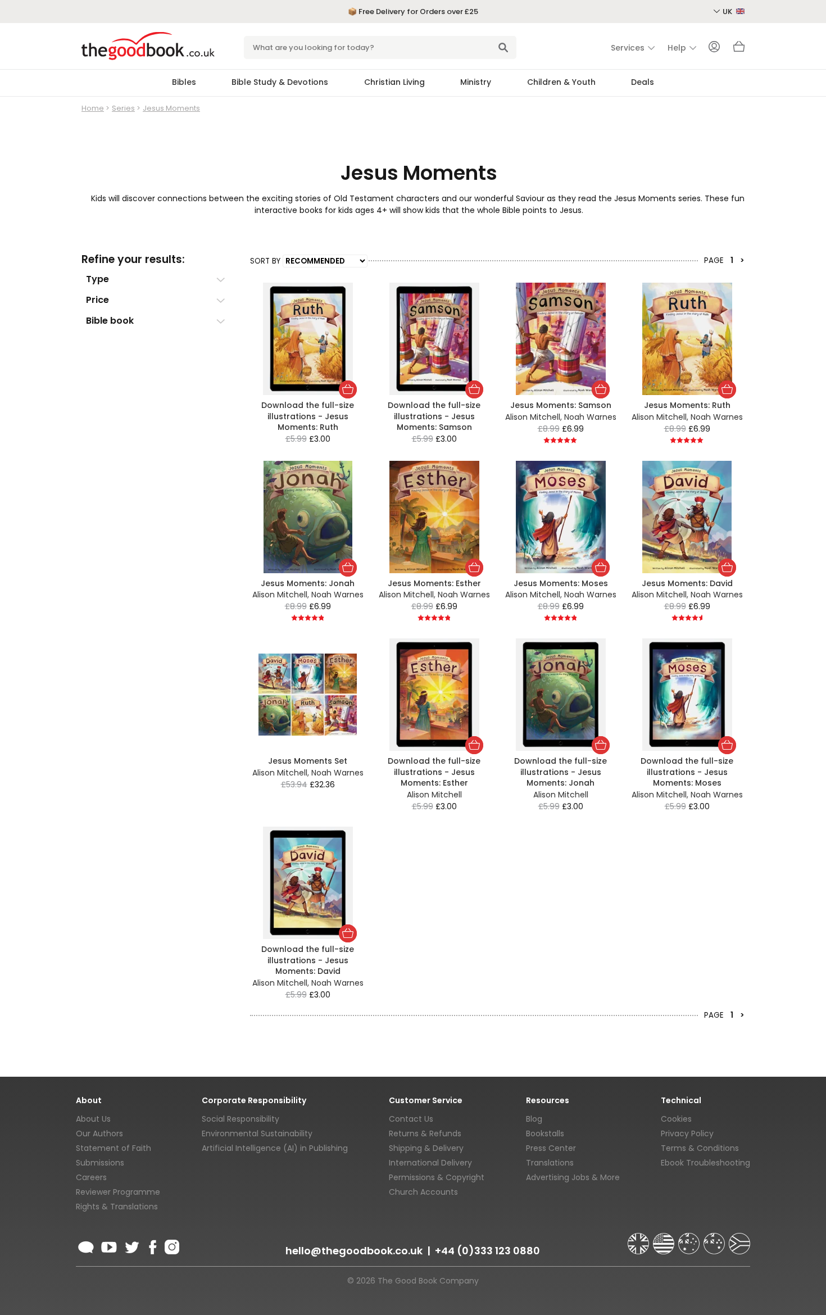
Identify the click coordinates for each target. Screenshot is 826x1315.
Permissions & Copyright (436, 1177)
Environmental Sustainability (257, 1133)
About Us (93, 1118)
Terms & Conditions (700, 1148)
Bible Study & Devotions (280, 82)
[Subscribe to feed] (86, 1245)
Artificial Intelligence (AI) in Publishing (275, 1148)
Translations (550, 1162)
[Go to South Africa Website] (739, 1238)
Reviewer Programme (118, 1192)
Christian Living (394, 82)
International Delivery (430, 1162)
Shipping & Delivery (426, 1148)
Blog (534, 1118)
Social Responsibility (240, 1118)
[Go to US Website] (665, 1238)
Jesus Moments (171, 108)
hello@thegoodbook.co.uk (354, 1251)
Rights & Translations (117, 1206)
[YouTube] (109, 1245)
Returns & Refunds (425, 1133)
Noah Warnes (590, 417)
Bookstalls (545, 1133)
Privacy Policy (687, 1133)
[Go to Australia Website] (690, 1238)
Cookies (676, 1118)
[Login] (714, 48)
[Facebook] (152, 1245)
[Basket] (739, 49)
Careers (91, 1177)
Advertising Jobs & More (573, 1177)
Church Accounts (423, 1192)
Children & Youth (561, 82)
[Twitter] (131, 1245)
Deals (642, 82)
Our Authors (99, 1133)
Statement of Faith (113, 1148)
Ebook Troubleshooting (705, 1162)
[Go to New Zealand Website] (715, 1238)
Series (123, 108)
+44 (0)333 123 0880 (487, 1251)
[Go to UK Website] (639, 1238)
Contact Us (411, 1118)
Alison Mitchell (532, 417)
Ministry (475, 82)
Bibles (184, 82)
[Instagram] (171, 1245)
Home (92, 108)
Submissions (100, 1162)
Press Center (551, 1148)
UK (728, 11)
